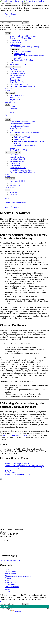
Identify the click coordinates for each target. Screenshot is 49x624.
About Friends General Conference (18, 576)
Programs (8, 578)
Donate (7, 16)
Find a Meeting (10, 14)
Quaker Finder (10, 572)
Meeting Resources (12, 207)
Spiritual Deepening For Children (17, 474)
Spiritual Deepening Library (15, 203)
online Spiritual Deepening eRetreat (15, 435)
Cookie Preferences (12, 587)
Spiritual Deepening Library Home (18, 463)
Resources (8, 580)
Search (25, 3)
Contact (8, 591)
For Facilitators (10, 472)
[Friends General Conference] (35, 1)
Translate (17, 611)
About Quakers (10, 574)
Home (7, 198)
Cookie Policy (10, 585)
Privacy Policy (10, 582)
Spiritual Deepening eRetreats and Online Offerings (24, 466)
